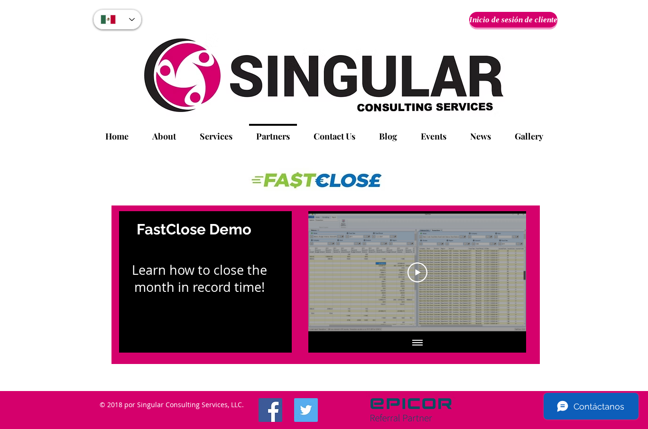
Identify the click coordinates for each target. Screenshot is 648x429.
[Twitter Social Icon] (306, 410)
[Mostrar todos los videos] (417, 343)
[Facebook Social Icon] (270, 410)
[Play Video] (417, 272)
